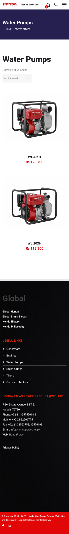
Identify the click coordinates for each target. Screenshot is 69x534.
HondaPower (16, 434)
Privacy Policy (11, 447)
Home (9, 29)
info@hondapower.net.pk (25, 429)
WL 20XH (35, 243)
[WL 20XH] (34, 206)
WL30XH (34, 157)
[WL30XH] (34, 119)
